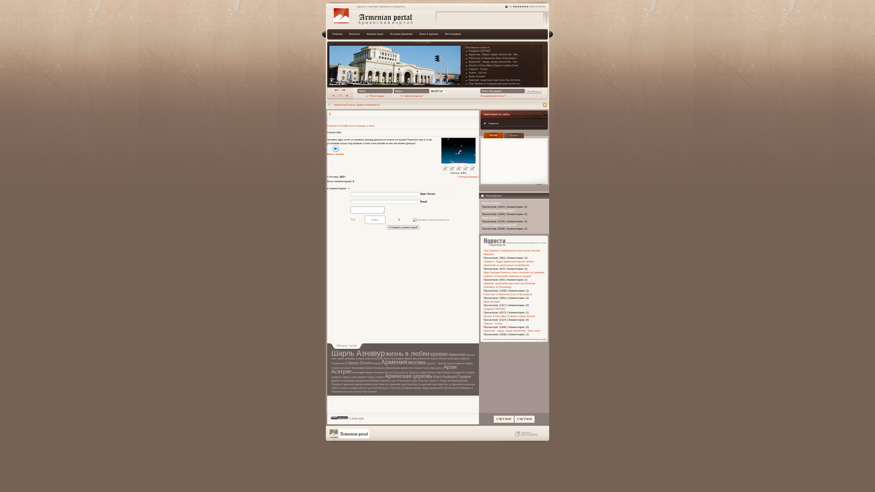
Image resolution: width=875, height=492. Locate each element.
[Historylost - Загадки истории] (347, 96)
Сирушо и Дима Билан (422, 372)
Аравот (417, 388)
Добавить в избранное (392, 6)
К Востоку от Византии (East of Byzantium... (491, 58)
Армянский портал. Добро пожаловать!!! (357, 104)
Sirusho (366, 363)
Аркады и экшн (365, 125)
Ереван (514, 135)
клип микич (337, 358)
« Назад (461, 176)
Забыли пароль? (413, 96)
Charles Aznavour (341, 367)
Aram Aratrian (443, 372)
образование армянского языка (403, 367)
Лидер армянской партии (436, 388)
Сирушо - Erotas (476, 69)
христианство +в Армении (447, 384)
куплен (357, 391)
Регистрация (377, 96)
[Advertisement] (490, 19)
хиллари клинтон (357, 388)
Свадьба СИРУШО (478, 50)
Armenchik (424, 358)
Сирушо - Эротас (436, 363)
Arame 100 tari (438, 358)
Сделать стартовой (367, 6)
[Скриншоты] (458, 151)
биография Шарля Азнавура (368, 367)
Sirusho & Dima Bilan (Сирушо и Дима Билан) (509, 316)
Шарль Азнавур (491, 203)
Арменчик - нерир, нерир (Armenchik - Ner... (492, 61)
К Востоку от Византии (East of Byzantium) (508, 294)
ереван (439, 354)
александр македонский (356, 380)
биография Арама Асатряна (368, 372)
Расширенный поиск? (492, 96)
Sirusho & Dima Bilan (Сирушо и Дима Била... (492, 65)
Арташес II (384, 388)
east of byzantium (401, 380)
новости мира (339, 388)
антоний (372, 388)
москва (416, 362)
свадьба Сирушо (341, 377)
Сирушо (352, 363)
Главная (332, 125)
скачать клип (363, 358)
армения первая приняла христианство (366, 384)
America (470, 355)
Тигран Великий (448, 380)
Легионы (396, 388)
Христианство (420, 380)
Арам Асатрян (475, 76)
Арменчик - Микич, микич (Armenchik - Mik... (492, 54)
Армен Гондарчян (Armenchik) (499, 225)
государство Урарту (463, 372)
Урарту (380, 377)
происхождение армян (460, 363)
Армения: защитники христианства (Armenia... (493, 80)
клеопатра (469, 384)
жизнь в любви (408, 353)
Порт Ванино (369, 391)
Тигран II (434, 380)
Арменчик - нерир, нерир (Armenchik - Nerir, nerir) (512, 330)
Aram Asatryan (445, 377)
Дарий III (336, 380)
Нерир (376, 363)
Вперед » (473, 176)
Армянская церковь (408, 376)
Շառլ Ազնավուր (432, 367)
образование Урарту (363, 377)
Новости (493, 123)
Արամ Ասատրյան (396, 372)
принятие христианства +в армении (410, 384)
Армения (394, 362)
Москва (494, 135)
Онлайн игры (346, 125)
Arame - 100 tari (475, 72)
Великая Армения (380, 380)
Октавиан (407, 388)
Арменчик (456, 354)
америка (350, 358)
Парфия (464, 377)
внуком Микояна (461, 388)
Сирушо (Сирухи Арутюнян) (498, 210)
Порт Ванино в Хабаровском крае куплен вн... (493, 83)
